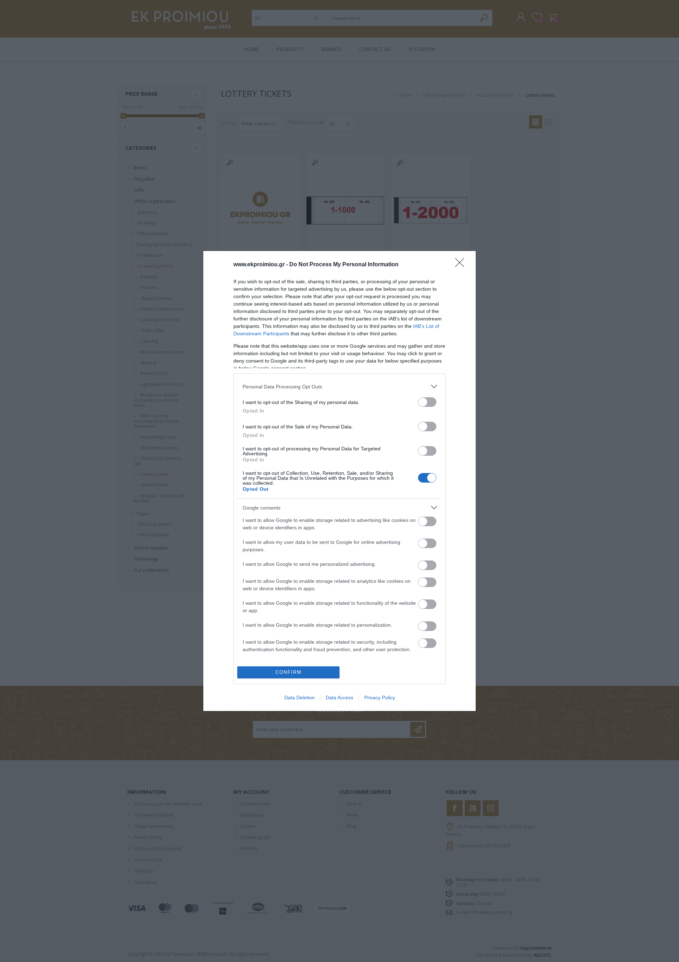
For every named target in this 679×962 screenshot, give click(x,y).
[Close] (462, 265)
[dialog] (339, 481)
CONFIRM (288, 672)
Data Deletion (299, 697)
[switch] (427, 402)
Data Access (339, 697)
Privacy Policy (379, 697)
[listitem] (339, 386)
